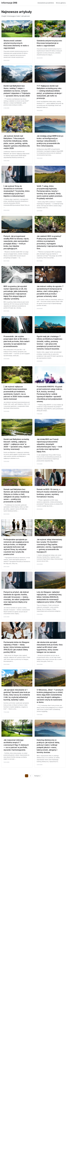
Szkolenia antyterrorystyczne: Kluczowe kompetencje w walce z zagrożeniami (49, 43)
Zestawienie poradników (46, 3)
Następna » (37, 775)
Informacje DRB (9, 3)
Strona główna (61, 3)
